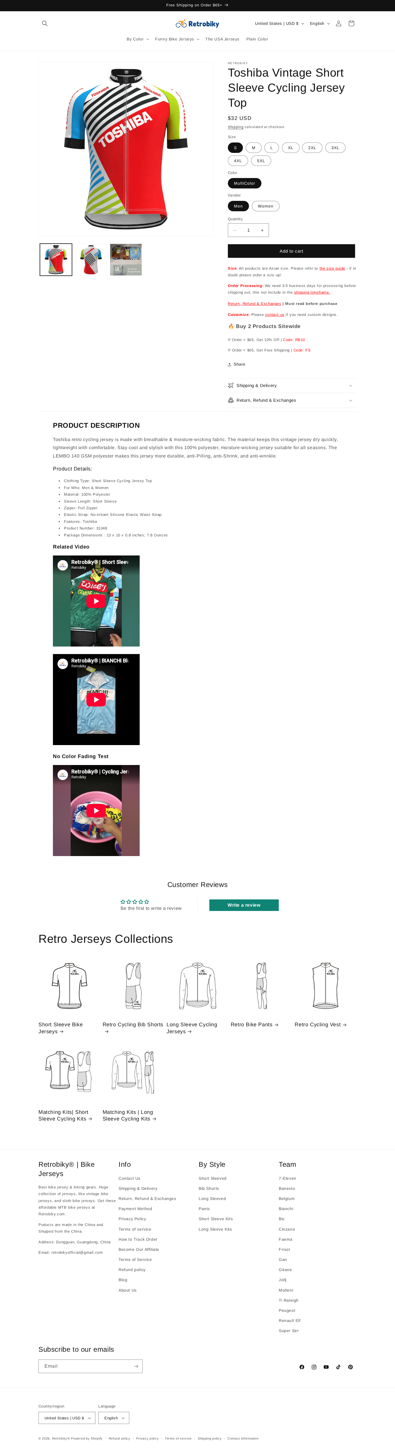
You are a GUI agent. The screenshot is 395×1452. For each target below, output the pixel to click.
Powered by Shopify (87, 1438)
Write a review (244, 905)
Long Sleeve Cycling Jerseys (192, 1028)
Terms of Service (135, 1259)
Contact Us (130, 1178)
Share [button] (240, 364)
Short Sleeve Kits (216, 1218)
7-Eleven (287, 1178)
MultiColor (244, 183)
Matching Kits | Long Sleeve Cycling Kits (128, 1115)
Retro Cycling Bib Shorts (133, 1024)
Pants (204, 1208)
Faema (286, 1239)
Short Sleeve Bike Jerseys (60, 1028)
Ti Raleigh (289, 1300)
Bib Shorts (209, 1188)
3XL (335, 147)
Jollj (283, 1279)
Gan (283, 1259)
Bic (282, 1218)
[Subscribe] (136, 1366)
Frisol (284, 1249)
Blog (123, 1279)
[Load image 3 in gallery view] (126, 260)
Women (266, 206)
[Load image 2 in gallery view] (91, 260)
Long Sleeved (212, 1198)
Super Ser (289, 1330)
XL (291, 147)
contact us (275, 314)
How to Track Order (138, 1239)
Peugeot (287, 1310)
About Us (128, 1290)
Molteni (286, 1290)
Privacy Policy (132, 1218)
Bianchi (286, 1208)
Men (238, 206)
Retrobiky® (61, 1438)
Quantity (235, 219)
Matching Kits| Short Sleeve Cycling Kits (63, 1115)
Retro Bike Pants (252, 1024)
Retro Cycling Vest (318, 1024)
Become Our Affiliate (139, 1249)
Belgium (287, 1198)
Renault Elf (290, 1320)
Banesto (287, 1188)
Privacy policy (147, 1438)
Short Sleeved (213, 1178)
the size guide (332, 268)
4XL (238, 160)
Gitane (285, 1269)
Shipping (236, 127)
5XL (261, 160)
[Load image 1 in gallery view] (56, 260)
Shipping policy (210, 1438)
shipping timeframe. (312, 292)
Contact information (243, 1438)
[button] (44, 23)
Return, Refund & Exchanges (254, 303)
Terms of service (135, 1229)
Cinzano (287, 1229)
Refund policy (132, 1269)
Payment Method (135, 1208)
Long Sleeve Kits (215, 1229)
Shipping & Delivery (138, 1188)
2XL (312, 147)
